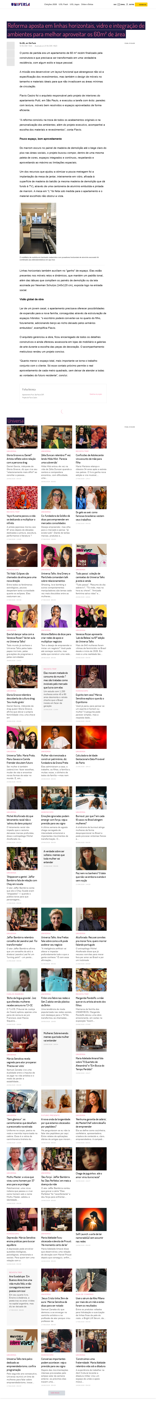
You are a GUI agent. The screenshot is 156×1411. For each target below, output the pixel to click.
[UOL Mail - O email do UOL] (121, 4)
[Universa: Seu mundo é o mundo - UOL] (20, 4)
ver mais (55, 1393)
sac (115, 4)
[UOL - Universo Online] (32, 4)
